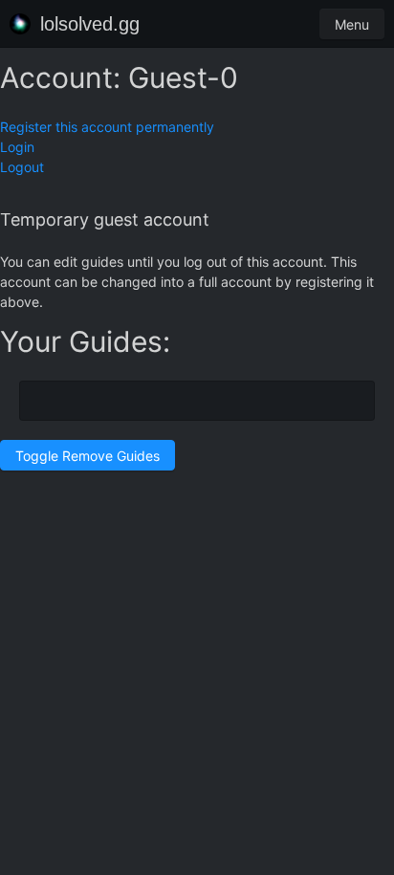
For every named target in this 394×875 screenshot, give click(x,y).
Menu (352, 24)
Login (17, 147)
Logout (22, 167)
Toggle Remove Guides (87, 456)
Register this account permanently (107, 127)
